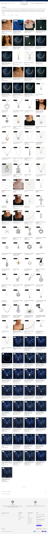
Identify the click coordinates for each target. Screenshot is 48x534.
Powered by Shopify (10, 531)
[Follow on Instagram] (3, 528)
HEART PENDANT (4, 206)
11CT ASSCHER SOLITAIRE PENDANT (7, 174)
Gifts (13, 3)
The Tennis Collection (21, 517)
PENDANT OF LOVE (4, 142)
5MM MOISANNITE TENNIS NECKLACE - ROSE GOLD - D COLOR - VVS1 (18, 332)
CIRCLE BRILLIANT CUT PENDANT (29, 253)
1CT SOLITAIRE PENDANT (39, 94)
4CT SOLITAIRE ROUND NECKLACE (18, 142)
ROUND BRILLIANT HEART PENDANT (41, 237)
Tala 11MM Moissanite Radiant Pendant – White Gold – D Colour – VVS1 (29, 463)
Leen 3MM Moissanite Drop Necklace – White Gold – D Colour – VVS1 (6, 479)
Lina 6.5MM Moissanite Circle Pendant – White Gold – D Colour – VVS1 (29, 430)
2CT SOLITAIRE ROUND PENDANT (29, 300)
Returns (29, 523)
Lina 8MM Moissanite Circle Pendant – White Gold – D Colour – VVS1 (40, 463)
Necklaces (19, 518)
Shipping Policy (30, 519)
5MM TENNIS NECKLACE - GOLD (17, 78)
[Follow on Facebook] (2, 528)
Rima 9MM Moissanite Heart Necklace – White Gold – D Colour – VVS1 (6, 430)
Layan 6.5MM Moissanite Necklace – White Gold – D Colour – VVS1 (6, 413)
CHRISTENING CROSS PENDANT (40, 253)
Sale (11, 3)
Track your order (30, 518)
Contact (33, 3)
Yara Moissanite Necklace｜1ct (29, 31)
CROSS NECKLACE (27, 206)
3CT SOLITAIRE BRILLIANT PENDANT (41, 300)
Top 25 (9, 3)
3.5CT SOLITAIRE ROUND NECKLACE (41, 174)
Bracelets (12, 15)
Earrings (17, 15)
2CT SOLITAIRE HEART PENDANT (6, 126)
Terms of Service (30, 522)
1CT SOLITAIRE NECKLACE (5, 331)
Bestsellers (4, 15)
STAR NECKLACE (4, 300)
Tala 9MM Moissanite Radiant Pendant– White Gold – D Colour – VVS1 (7, 463)
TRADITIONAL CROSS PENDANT (40, 206)
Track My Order (37, 3)
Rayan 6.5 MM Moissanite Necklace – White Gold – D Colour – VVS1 (40, 446)
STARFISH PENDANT (4, 237)
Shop (2, 3)
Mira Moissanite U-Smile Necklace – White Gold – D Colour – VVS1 (28, 413)
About (5, 3)
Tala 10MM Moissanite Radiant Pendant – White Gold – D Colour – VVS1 (18, 463)
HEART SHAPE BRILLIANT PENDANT (7, 253)
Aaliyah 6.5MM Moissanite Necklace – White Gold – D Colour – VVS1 (28, 348)
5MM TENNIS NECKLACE (39, 62)
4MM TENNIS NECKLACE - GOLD (40, 78)
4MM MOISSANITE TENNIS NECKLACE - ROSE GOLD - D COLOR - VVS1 (18, 95)
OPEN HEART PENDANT (5, 110)
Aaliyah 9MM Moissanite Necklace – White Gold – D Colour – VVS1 (28, 446)
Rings (8, 15)
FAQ (30, 3)
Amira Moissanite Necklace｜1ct (41, 31)
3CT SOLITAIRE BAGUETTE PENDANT (18, 110)
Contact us (29, 517)
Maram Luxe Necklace (27, 174)
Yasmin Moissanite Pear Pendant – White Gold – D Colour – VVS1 (17, 381)
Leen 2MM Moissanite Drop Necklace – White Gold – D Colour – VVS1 (17, 430)
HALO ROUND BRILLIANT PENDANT (18, 300)
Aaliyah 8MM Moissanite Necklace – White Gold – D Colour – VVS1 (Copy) (17, 446)
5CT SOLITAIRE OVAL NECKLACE (29, 110)
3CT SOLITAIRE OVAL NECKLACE (29, 190)
